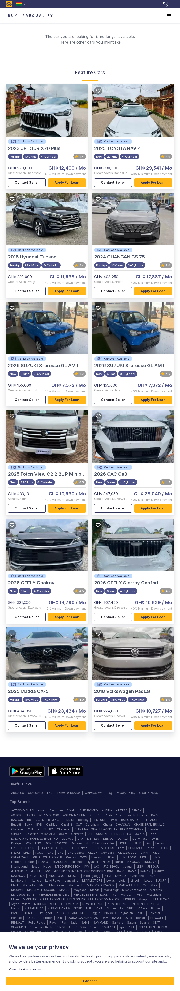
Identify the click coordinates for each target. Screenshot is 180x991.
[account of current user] (168, 15)
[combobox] (22, 4)
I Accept (90, 981)
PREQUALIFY (38, 16)
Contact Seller (27, 182)
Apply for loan (67, 182)
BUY (13, 16)
